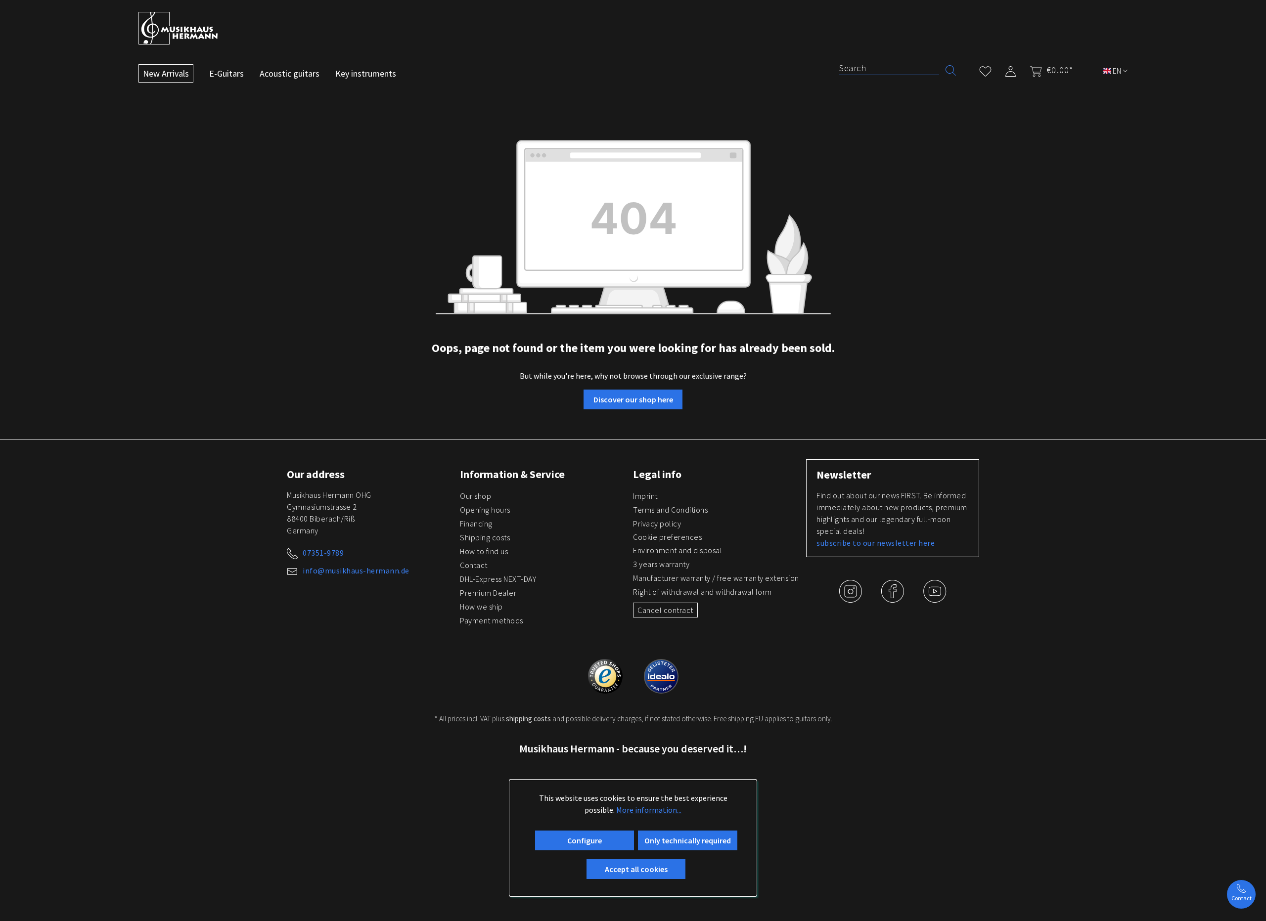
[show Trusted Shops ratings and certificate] (606, 675)
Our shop (475, 496)
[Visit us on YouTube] (934, 599)
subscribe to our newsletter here (875, 543)
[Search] (951, 69)
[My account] (1010, 69)
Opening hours (485, 510)
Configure (584, 840)
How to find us (484, 551)
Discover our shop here (633, 399)
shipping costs (528, 718)
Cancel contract (665, 610)
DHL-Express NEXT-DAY (498, 579)
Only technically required (687, 840)
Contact (474, 565)
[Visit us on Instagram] (851, 599)
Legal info (657, 474)
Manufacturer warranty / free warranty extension (716, 578)
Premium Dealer (488, 593)
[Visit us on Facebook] (893, 599)
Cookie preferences (667, 537)
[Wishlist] (985, 69)
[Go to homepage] (178, 28)
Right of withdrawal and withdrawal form (702, 592)
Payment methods (491, 620)
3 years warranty (661, 564)
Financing (476, 523)
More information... (648, 810)
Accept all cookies (636, 869)
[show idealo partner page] (661, 675)
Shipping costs (485, 537)
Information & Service (512, 474)
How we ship (481, 607)
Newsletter (843, 475)
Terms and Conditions (670, 510)
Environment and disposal (677, 550)
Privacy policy (657, 523)
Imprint (645, 496)
